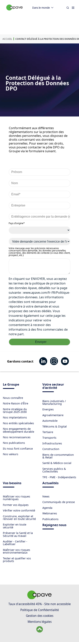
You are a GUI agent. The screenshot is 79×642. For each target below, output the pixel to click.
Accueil (7, 39)
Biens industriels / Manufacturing (54, 402)
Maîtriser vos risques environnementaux (16, 551)
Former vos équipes (16, 505)
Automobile (50, 420)
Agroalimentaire (52, 415)
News (45, 496)
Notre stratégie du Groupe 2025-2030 (15, 410)
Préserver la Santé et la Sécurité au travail (18, 534)
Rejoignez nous (54, 525)
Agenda (47, 508)
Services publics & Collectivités (54, 470)
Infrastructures (52, 443)
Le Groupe (11, 385)
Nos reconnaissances (16, 437)
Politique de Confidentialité (39, 610)
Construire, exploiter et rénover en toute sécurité (19, 517)
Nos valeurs (10, 454)
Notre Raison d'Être (15, 403)
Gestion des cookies (39, 616)
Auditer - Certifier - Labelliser (15, 543)
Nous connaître (13, 398)
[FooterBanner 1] (39, 598)
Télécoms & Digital (54, 426)
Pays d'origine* (17, 223)
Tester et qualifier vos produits (17, 559)
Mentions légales (40, 622)
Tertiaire (47, 432)
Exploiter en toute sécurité (14, 526)
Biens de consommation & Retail (58, 456)
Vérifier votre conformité (19, 510)
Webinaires (49, 513)
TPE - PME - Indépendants (59, 477)
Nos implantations (15, 417)
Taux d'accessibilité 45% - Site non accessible (39, 604)
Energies (48, 409)
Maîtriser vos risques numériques (16, 498)
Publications (50, 519)
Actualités (50, 483)
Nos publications (14, 443)
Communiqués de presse (58, 502)
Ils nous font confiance (18, 448)
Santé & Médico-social (56, 463)
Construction (50, 449)
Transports (49, 437)
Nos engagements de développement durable (18, 430)
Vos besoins (12, 483)
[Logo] (14, 11)
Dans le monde (41, 7)
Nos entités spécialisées (18, 423)
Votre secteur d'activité (53, 386)
